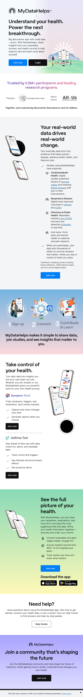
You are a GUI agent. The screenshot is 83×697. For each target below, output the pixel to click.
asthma (67, 204)
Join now (18, 62)
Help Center (41, 624)
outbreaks (66, 224)
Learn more (66, 693)
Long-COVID (65, 218)
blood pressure (58, 188)
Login (38, 62)
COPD (58, 207)
